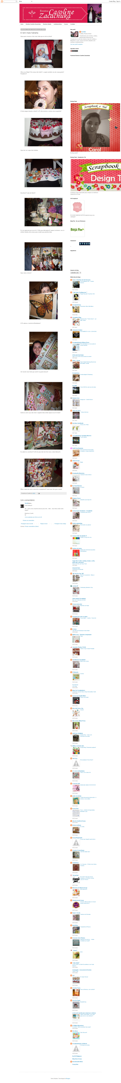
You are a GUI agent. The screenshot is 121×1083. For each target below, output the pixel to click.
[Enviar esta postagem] (39, 493)
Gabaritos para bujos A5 (85, 499)
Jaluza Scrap (75, 460)
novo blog (74, 686)
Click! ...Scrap (76, 360)
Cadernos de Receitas (85, 914)
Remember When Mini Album (86, 306)
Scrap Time (75, 808)
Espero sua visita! (84, 697)
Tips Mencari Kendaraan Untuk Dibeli (80, 630)
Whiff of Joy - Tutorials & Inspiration (81, 634)
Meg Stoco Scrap (77, 1059)
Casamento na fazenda (77, 569)
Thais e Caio (75, 971)
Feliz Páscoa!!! (83, 1032)
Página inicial (43, 523)
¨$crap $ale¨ (75, 875)
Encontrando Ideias (77, 1061)
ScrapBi (74, 385)
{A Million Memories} (78, 1025)
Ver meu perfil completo (76, 44)
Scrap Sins (75, 1064)
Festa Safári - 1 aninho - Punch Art (88, 618)
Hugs (81, 636)
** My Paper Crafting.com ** (79, 292)
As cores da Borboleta (78, 771)
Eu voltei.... (82, 826)
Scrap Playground (77, 837)
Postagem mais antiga (60, 523)
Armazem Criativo (77, 330)
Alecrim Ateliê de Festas (79, 821)
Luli (73, 975)
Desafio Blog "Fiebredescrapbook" (88, 747)
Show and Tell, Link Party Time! (79, 563)
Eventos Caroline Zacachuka (33, 24)
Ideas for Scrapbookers (78, 690)
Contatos (72, 24)
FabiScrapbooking (77, 523)
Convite (82, 673)
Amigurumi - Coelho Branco (86, 399)
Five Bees (75, 1031)
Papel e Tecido (76, 913)
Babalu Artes (76, 398)
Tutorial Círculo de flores (86, 474)
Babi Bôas (75, 925)
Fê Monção (75, 672)
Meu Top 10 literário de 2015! (79, 600)
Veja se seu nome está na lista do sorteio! (81, 356)
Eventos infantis (47, 24)
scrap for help (76, 783)
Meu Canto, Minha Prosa (78, 721)
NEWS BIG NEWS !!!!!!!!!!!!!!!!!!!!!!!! (88, 785)
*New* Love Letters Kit (85, 772)
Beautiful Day (83, 1001)
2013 (81, 951)
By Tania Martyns (77, 485)
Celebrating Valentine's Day (86, 587)
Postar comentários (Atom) (32, 526)
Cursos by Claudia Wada (79, 696)
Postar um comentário (28, 520)
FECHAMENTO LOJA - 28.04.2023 (88, 331)
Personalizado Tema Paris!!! (86, 759)
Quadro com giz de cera (85, 537)
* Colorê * (75, 950)
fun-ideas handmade (77, 423)
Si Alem (74, 629)
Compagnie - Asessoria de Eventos (81, 970)
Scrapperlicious (76, 305)
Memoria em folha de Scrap (79, 887)
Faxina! (82, 709)
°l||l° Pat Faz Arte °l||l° (78, 573)
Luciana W (75, 586)
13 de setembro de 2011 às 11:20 (33, 517)
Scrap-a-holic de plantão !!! (79, 536)
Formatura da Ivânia (85, 1045)
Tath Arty (74, 758)
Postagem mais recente (27, 523)
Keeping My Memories (78, 473)
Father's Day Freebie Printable (87, 648)
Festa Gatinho (83, 437)
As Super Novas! (84, 976)
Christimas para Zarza (85, 512)
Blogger (68, 1078)
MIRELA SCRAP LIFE (78, 746)
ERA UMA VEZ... (84, 889)
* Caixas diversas (84, 412)
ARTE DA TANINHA (77, 733)
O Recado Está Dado (78, 355)
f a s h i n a (75, 684)
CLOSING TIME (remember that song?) (81, 1027)
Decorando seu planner (85, 524)
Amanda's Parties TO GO (79, 647)
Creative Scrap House (78, 850)
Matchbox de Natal (84, 605)
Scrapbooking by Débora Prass (80, 342)
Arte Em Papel (76, 1000)
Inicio (22, 24)
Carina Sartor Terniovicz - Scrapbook (82, 511)
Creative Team (76, 988)
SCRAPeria (75, 862)
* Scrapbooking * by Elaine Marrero (81, 435)
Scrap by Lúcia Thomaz (78, 938)
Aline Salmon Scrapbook (79, 598)
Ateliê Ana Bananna (77, 448)
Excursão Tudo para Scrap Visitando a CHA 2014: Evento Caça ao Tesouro (87, 878)
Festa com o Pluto (84, 424)
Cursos (66, 24)
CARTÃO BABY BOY (85, 851)
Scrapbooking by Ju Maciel (79, 1043)
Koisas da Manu (76, 825)
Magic (81, 462)
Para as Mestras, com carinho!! (87, 989)
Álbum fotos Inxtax (84, 661)
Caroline (83, 31)
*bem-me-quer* (76, 410)
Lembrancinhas (58, 24)
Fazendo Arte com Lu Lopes (79, 616)
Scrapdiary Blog (76, 317)
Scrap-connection (77, 604)
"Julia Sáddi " (76, 963)
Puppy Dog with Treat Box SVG (87, 293)
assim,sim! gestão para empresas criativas (84, 1013)
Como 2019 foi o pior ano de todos (88, 387)
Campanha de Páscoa (85, 926)
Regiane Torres (76, 498)
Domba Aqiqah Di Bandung (86, 374)
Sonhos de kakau (77, 548)
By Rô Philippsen (77, 1056)
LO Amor (82, 487)
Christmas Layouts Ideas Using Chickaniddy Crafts (84, 691)
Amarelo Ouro (76, 568)
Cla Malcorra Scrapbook (78, 659)
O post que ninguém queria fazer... (88, 839)
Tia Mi (26, 503)
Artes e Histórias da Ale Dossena (81, 280)
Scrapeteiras (75, 373)
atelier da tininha (76, 796)
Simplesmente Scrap (78, 900)
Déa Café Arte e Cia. (77, 708)
